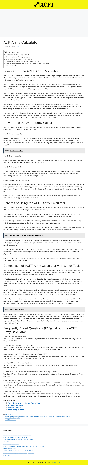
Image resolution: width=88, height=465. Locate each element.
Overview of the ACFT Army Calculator (18, 55)
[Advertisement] (44, 22)
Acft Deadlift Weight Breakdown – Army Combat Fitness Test (19, 450)
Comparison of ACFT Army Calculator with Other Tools (23, 61)
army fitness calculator (32, 416)
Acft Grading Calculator (16, 410)
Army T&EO (6, 441)
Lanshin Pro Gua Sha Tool (10, 448)
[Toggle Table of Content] (47, 52)
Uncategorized (9, 414)
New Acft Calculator (15, 407)
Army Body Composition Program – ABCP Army (15, 437)
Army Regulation (7, 455)
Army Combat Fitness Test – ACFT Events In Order (17, 435)
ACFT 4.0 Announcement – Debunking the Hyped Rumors (18, 453)
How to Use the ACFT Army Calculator (18, 57)
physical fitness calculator (62, 416)
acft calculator (21, 416)
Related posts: (13, 65)
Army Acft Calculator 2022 (17, 405)
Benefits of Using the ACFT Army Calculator (19, 59)
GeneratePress (55, 462)
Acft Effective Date (10, 420)
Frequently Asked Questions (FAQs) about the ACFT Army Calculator (27, 63)
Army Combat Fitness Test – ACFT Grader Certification (18, 439)
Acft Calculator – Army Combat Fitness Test (24, 403)
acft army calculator (11, 416)
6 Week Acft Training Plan (12, 418)
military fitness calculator (47, 416)
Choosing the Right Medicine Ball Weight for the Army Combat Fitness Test (23, 446)
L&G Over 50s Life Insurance (11, 444)
